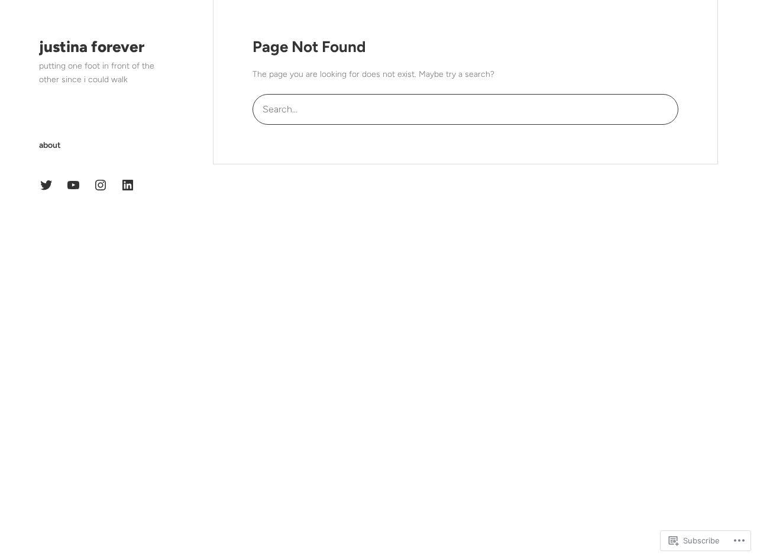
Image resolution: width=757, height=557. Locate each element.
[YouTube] (73, 185)
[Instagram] (100, 185)
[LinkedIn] (128, 185)
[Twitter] (46, 185)
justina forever (91, 46)
